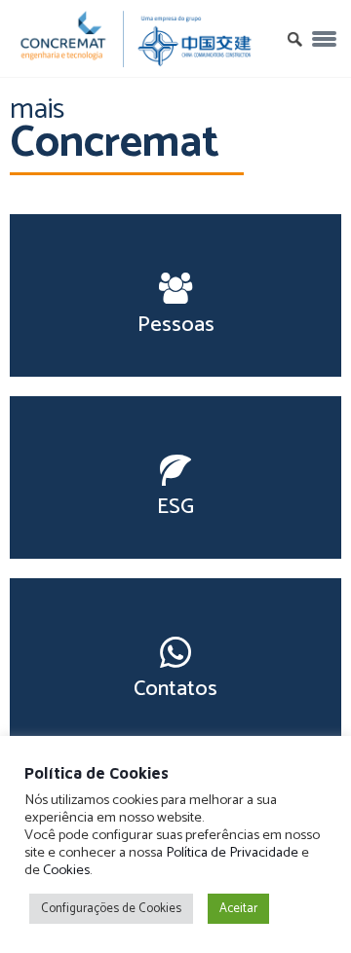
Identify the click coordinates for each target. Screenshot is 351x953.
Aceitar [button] (238, 908)
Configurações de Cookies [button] (111, 908)
